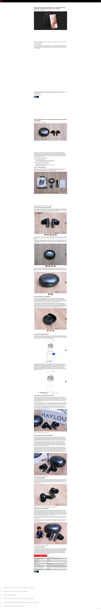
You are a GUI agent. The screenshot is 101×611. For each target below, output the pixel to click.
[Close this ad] (100, 608)
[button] (35, 97)
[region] (50, 5)
